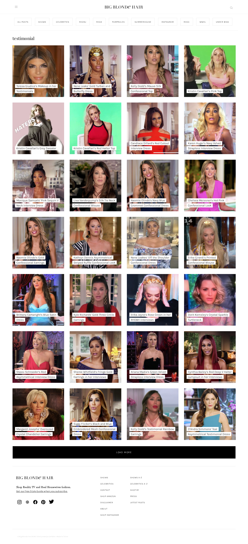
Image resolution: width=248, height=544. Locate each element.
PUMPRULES (118, 22)
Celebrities (107, 484)
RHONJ (82, 22)
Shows (104, 477)
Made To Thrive (62, 537)
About (103, 509)
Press (133, 496)
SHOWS (42, 22)
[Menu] (16, 7)
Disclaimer (106, 502)
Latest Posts (137, 502)
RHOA (99, 22)
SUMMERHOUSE (143, 22)
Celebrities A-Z (139, 484)
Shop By (134, 490)
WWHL (203, 22)
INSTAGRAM (167, 22)
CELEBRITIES (62, 22)
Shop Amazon (108, 496)
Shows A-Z (136, 477)
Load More (124, 452)
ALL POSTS (23, 22)
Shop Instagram (109, 515)
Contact (105, 490)
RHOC (186, 22)
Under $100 (222, 22)
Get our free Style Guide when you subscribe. (41, 491)
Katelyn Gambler (49, 537)
